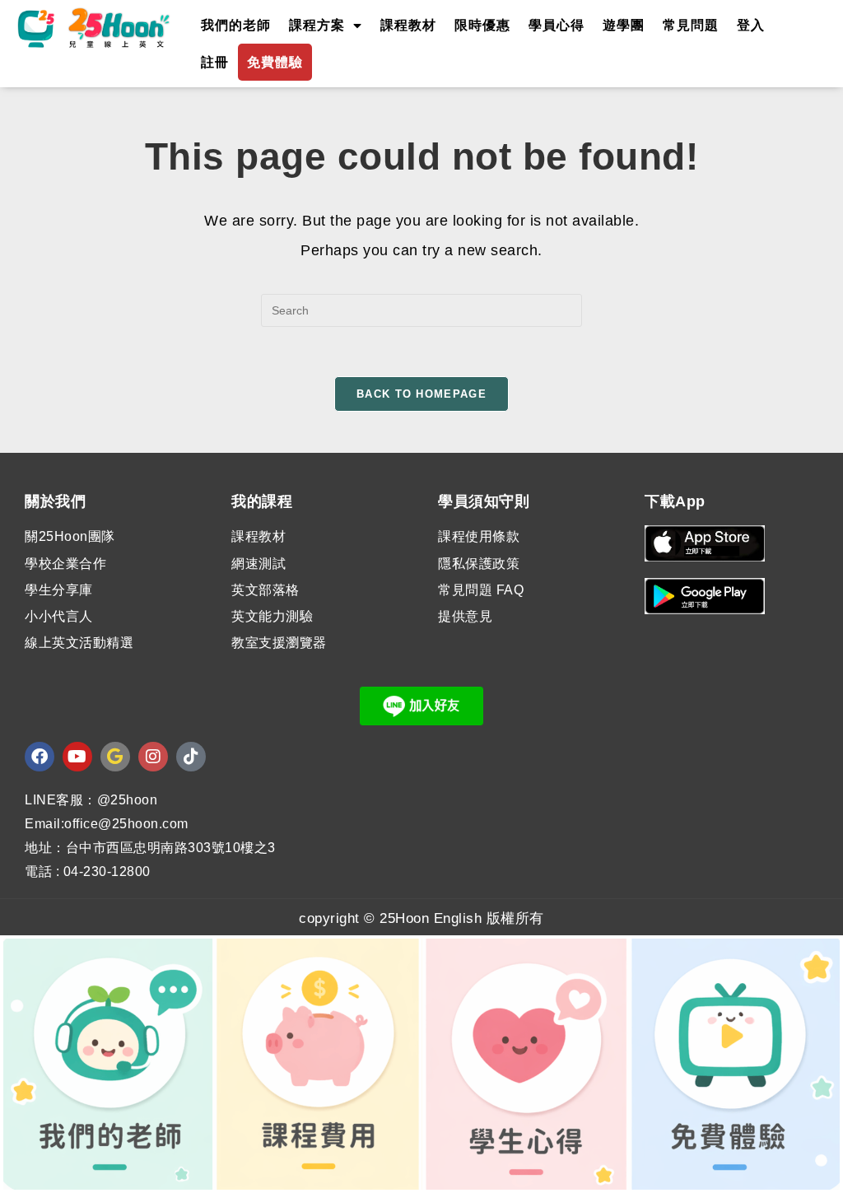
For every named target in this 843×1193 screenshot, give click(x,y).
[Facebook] (39, 756)
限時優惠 (482, 25)
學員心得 (557, 25)
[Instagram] (153, 756)
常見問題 (691, 25)
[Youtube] (77, 756)
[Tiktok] (191, 756)
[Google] (115, 756)
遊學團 (624, 25)
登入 (751, 25)
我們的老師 (236, 25)
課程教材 (408, 25)
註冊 (215, 62)
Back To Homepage (421, 394)
